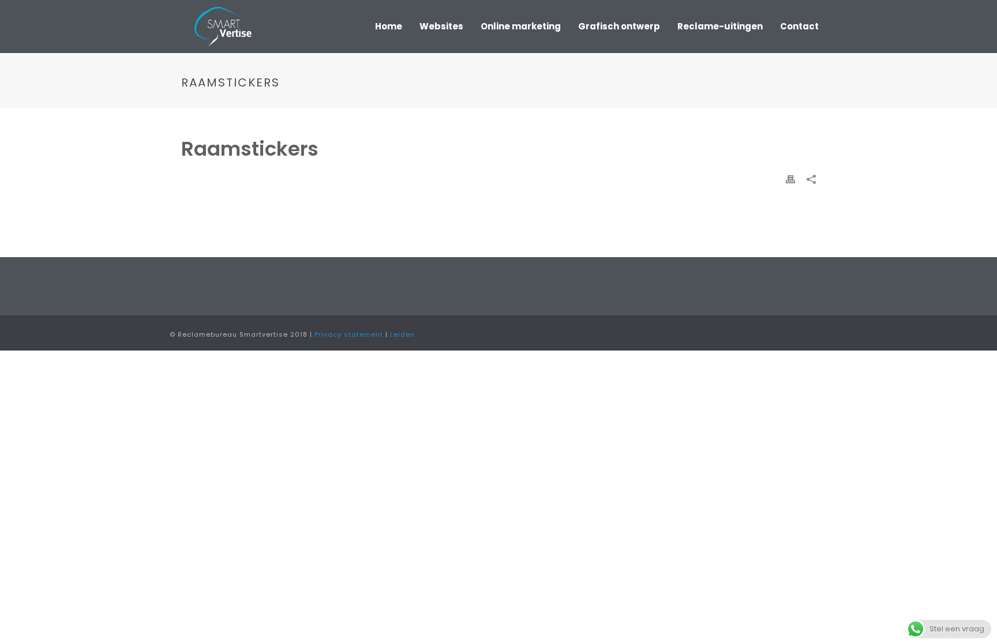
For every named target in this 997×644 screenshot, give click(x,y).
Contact (799, 26)
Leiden (402, 334)
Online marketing (521, 26)
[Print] (790, 179)
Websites (441, 26)
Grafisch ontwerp (619, 26)
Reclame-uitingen (720, 26)
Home (388, 26)
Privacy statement (348, 334)
